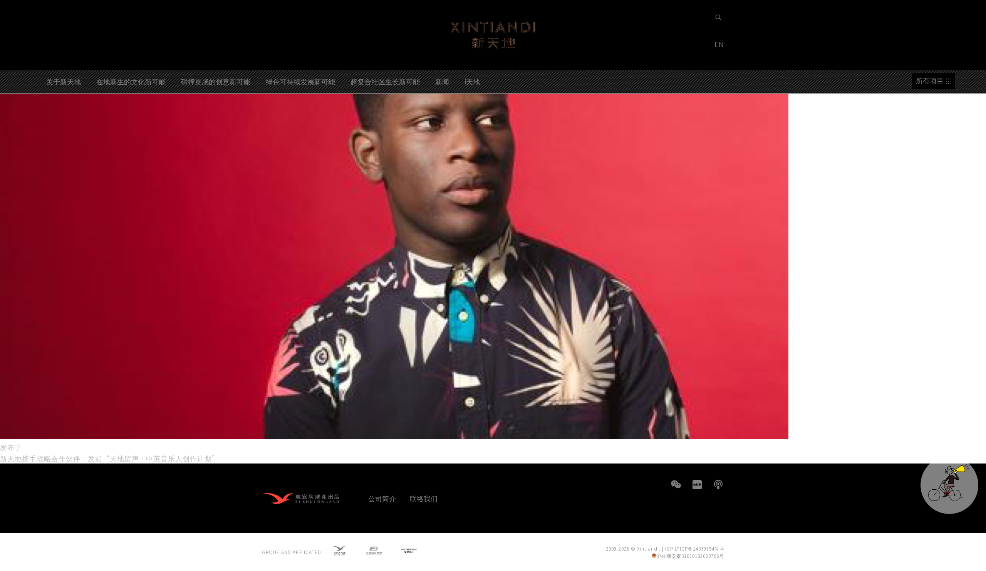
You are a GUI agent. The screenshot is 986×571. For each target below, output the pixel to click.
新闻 (442, 81)
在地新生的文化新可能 (131, 81)
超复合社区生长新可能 (385, 81)
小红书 (697, 484)
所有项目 (930, 80)
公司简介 (382, 498)
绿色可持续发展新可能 (300, 81)
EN (720, 44)
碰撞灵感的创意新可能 (215, 81)
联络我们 (424, 498)
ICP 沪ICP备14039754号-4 (694, 548)
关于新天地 (63, 81)
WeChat (676, 484)
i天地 (472, 81)
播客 (718, 484)
